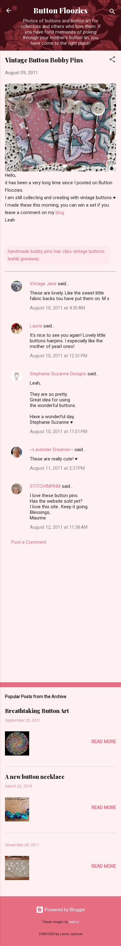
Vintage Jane (43, 283)
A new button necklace (35, 776)
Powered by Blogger (64, 909)
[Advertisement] (60, 611)
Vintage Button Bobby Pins (44, 60)
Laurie (36, 326)
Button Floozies (60, 10)
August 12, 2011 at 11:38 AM (58, 527)
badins (74, 922)
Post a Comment (28, 542)
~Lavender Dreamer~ (51, 449)
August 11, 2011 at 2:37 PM (57, 468)
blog (60, 212)
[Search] (112, 12)
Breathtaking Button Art (37, 711)
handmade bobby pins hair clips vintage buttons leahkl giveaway (56, 255)
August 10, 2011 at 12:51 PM (58, 356)
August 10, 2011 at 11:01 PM (58, 431)
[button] (112, 60)
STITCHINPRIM (45, 486)
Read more (104, 741)
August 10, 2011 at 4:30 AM (57, 308)
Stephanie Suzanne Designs (58, 374)
